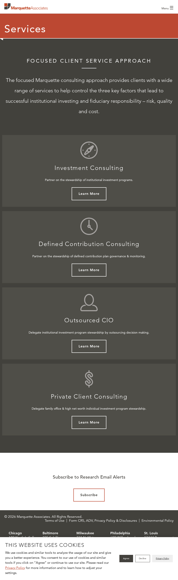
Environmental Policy (158, 520)
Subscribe (89, 495)
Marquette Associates (26, 6)
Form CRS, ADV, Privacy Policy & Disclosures (103, 520)
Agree (126, 558)
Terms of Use (54, 520)
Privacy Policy (15, 568)
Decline (142, 558)
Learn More (89, 194)
